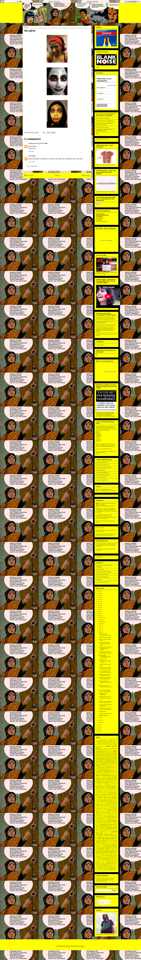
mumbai (115, 816)
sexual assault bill (109, 843)
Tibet (99, 860)
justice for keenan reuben (107, 801)
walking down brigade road (105, 713)
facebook (97, 786)
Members (98, 812)
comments (100, 770)
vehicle (97, 864)
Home (57, 175)
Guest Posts (105, 791)
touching (109, 860)
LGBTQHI (107, 804)
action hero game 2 (109, 744)
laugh (97, 804)
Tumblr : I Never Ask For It (102, 462)
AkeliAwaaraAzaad (106, 749)
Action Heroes (111, 746)
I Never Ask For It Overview (102, 127)
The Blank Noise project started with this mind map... (104, 644)
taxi (116, 856)
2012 (99, 601)
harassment (106, 794)
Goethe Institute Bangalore (102, 576)
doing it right (105, 779)
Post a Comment (32, 166)
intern (110, 798)
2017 (99, 591)
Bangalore (98, 433)
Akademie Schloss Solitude (102, 574)
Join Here (98, 204)
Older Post (86, 175)
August (100, 623)
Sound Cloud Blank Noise (102, 480)
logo (102, 805)
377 (101, 741)
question (109, 828)
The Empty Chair (113, 859)
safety (103, 840)
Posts (99, 900)
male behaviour (113, 806)
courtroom (103, 773)
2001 (99, 726)
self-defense (109, 841)
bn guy (111, 762)
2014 (99, 597)
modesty (113, 813)
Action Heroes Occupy (105, 748)
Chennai (98, 437)
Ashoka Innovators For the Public (103, 571)
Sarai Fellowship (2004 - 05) (102, 582)
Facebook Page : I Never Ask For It (103, 467)
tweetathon (112, 861)
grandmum (115, 790)
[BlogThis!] (49, 133)
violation (104, 865)
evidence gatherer (99, 785)
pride (116, 825)
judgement (115, 800)
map (114, 808)
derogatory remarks (111, 777)
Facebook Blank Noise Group (102, 474)
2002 (99, 724)
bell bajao (107, 754)
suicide (97, 855)
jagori (99, 800)
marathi (97, 809)
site (109, 844)
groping (99, 791)
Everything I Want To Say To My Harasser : (105, 325)
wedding (115, 867)
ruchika (115, 837)
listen (111, 804)
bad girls (109, 752)
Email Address (101, 88)
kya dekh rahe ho (111, 802)
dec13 (102, 774)
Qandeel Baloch (102, 828)
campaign (98, 764)
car (108, 764)
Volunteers (100, 867)
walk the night (108, 867)
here (97, 522)
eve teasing (104, 782)
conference (113, 770)
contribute (105, 771)
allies (114, 749)
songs (97, 845)
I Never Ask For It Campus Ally (103, 118)
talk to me (111, 856)
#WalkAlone (112, 740)
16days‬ (97, 741)
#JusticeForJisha (102, 740)
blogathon (106, 762)
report (112, 832)
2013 (99, 599)
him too (104, 795)
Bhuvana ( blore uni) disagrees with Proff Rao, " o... (105, 682)
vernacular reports (111, 864)
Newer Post (28, 175)
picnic (97, 825)
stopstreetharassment (101, 849)
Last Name (100, 99)
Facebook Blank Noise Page (102, 472)
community (106, 770)
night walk (110, 819)
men (116, 812)
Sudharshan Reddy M (36, 143)
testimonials (105, 859)
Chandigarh (99, 440)
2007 (99, 611)
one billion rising (99, 821)
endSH (97, 782)
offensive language (111, 820)
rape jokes (110, 829)
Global (102, 790)
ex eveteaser (107, 785)
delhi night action (101, 777)
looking (107, 805)
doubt (104, 781)
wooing (111, 868)
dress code (109, 781)
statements (103, 847)
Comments (100, 903)
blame (102, 756)
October (101, 619)
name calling (99, 819)
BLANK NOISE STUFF (103, 715)
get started (108, 788)
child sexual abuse (106, 767)
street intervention (104, 851)
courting (98, 773)
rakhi (114, 828)
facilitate (102, 786)
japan (110, 800)
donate (99, 781)
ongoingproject (108, 821)
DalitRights (109, 773)
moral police (108, 816)
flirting (113, 787)
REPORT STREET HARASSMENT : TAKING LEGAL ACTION (105, 656)
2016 (99, 593)
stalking (113, 845)
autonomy (104, 752)
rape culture (103, 829)
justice (99, 801)
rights (110, 837)
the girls (100, 717)
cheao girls (102, 766)
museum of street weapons (109, 817)
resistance (106, 835)
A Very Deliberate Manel (108, 741)
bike (113, 755)
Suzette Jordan (109, 855)
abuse (116, 741)
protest (99, 827)
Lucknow (98, 438)
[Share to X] (51, 133)
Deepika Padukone (111, 774)
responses (106, 837)
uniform (102, 863)
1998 (99, 731)
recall (107, 831)
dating (97, 774)
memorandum (105, 812)
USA (114, 863)
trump (107, 861)
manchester (100, 808)
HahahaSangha (111, 792)
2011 (99, 603)
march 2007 (103, 809)
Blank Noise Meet (102, 759)
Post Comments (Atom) (61, 181)
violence (110, 865)
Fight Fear (104, 787)
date (114, 773)
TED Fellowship (99, 569)
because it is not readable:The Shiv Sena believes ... (105, 661)
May (100, 630)
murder (99, 817)
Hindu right (110, 795)
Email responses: (102, 711)
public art (104, 827)
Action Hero (101, 743)
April (100, 632)
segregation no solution (101, 841)
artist (110, 751)
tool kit (103, 860)
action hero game (111, 743)
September (101, 621)
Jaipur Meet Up (104, 800)
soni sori (102, 845)
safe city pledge (104, 839)
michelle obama (102, 813)
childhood (113, 767)
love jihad (113, 805)
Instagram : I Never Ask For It (102, 464)
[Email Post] (43, 132)
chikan (99, 767)
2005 (99, 615)
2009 (99, 607)
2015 (99, 595)
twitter (97, 863)
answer (106, 751)
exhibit (114, 785)
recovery (105, 832)
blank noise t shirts (112, 759)
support (102, 855)
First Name (100, 93)
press (112, 825)
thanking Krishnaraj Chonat (105, 637)
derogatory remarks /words (103, 778)
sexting (115, 841)
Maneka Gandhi (108, 808)
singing (104, 844)
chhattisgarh (114, 766)
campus (104, 764)
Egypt (114, 781)
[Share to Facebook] (53, 133)
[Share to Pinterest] (55, 133)
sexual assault (101, 843)
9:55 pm (31, 151)
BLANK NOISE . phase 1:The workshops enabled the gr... (105, 698)
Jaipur (97, 441)
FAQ (107, 786)
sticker (113, 848)
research (99, 835)
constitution (98, 771)
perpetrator (112, 824)
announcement (99, 751)
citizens (102, 768)
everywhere (108, 783)
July (100, 625)
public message (111, 827)
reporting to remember (102, 834)
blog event (98, 762)
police (106, 825)
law (101, 804)
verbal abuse (103, 864)
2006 (99, 613)
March (100, 720)
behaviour (100, 754)
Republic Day (114, 834)
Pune (97, 828)
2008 (99, 609)
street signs (110, 852)
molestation (98, 814)
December (101, 617)
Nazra (104, 819)
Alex (30, 156)
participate (103, 824)
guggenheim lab (112, 791)
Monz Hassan (100, 816)
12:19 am (31, 162)
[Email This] (47, 133)
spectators (107, 845)
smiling (113, 844)
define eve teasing (101, 775)
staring (97, 847)
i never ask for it (104, 797)
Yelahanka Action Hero (109, 869)
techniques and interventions (104, 857)
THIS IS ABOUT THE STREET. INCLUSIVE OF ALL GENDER (105, 648)
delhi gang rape (113, 775)
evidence (113, 783)
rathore (102, 831)
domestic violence (113, 779)
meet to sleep (110, 810)
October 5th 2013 (103, 820)
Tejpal (99, 859)
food (97, 788)
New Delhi (98, 436)
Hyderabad (98, 435)
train (114, 860)
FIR (97, 354)
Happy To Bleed (99, 794)
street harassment (112, 849)
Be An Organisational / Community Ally (105, 120)
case (97, 766)
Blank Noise (109, 756)
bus (108, 763)
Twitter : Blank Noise (101, 477)
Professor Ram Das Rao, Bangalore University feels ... (105, 687)
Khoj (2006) (98, 579)
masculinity (110, 809)
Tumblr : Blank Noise (101, 469)
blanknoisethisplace (110, 760)
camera (113, 763)
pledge (102, 825)
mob (108, 813)
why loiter (100, 868)
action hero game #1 (100, 744)
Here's (108, 448)
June (100, 627)
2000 (99, 729)
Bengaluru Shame (106, 755)
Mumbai (98, 432)
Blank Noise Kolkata (112, 758)
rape (97, 829)
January (101, 722)
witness (105, 868)
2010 (99, 605)
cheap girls (108, 766)
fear (111, 786)
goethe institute (108, 790)
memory (111, 812)
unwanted (108, 863)
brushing (103, 763)
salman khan (108, 840)
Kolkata (98, 431)
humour (115, 795)
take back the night (104, 856)
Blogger (81, 946)
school (114, 840)
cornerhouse (112, 771)
